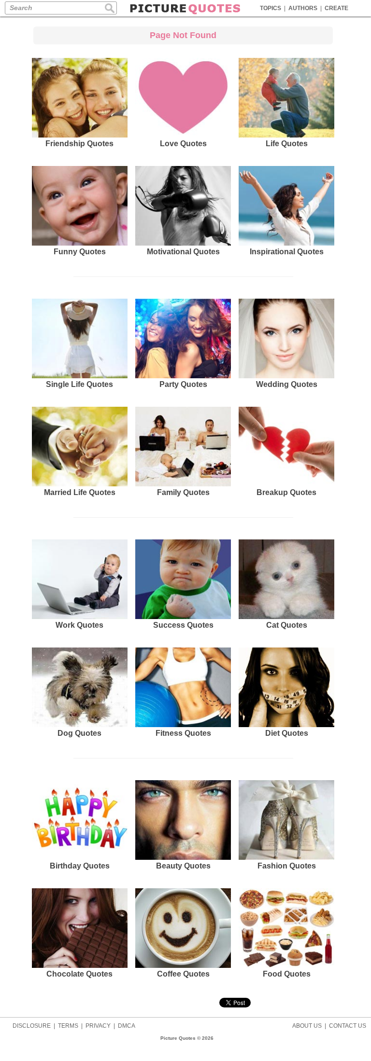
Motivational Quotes (183, 252)
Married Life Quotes (79, 492)
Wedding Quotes (286, 384)
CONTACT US (347, 1025)
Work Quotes (79, 625)
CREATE (336, 8)
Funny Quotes (80, 252)
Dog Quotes (79, 733)
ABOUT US (307, 1025)
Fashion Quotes (286, 866)
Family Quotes (183, 492)
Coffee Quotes (183, 974)
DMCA (126, 1025)
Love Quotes (183, 143)
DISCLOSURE (32, 1025)
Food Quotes (287, 974)
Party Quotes (183, 384)
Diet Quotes (286, 733)
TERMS (68, 1025)
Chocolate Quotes (79, 974)
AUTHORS (302, 8)
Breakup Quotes (286, 492)
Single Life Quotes (79, 384)
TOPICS (270, 8)
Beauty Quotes (183, 866)
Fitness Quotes (183, 733)
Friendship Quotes (79, 143)
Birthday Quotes (80, 866)
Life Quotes (287, 143)
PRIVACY (98, 1025)
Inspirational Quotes (287, 252)
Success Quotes (183, 625)
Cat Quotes (286, 625)
